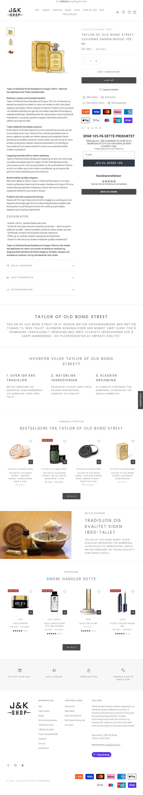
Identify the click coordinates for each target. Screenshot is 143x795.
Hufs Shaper (20, 623)
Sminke (46, 10)
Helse (77, 10)
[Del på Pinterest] (96, 128)
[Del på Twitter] (92, 128)
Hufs (20, 620)
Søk (40, 706)
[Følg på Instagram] (15, 765)
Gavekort (43, 739)
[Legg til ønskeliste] (30, 441)
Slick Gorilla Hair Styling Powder (54, 624)
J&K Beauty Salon (46, 729)
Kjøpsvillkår (70, 711)
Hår (37, 10)
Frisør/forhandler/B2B (48, 734)
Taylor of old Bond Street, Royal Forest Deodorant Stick (54, 476)
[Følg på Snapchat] (22, 765)
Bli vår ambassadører (48, 720)
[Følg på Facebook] (8, 765)
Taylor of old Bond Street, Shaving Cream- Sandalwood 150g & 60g (20, 477)
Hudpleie (57, 10)
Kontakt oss (44, 748)
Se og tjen (69, 725)
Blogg (41, 716)
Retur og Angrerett (73, 716)
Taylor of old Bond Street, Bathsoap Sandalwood (122, 476)
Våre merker (69, 14)
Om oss (42, 743)
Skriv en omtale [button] (109, 191)
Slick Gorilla (54, 620)
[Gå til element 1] (11, 32)
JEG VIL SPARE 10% (109, 163)
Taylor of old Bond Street (97, 29)
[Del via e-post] (100, 128)
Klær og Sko (90, 10)
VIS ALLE (72, 496)
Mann (68, 10)
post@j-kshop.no (112, 745)
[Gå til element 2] (11, 42)
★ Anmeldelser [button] (141, 400)
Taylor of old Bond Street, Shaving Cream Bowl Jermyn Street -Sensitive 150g (88, 477)
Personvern (70, 706)
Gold (88, 620)
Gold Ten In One (88, 623)
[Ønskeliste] (129, 12)
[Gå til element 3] (11, 52)
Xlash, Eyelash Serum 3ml (122, 624)
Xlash (122, 620)
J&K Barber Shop (46, 725)
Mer (102, 10)
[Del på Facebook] (88, 128)
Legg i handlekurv (108, 72)
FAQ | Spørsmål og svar (75, 720)
